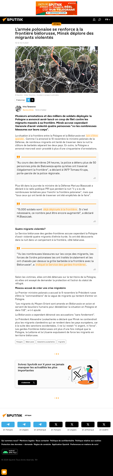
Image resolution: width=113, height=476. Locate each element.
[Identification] (94, 19)
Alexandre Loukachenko (46, 342)
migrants (61, 342)
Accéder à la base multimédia (48, 95)
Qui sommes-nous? (9, 440)
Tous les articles (28, 110)
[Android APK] (9, 452)
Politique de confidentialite (62, 440)
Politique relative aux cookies (88, 440)
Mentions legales (27, 440)
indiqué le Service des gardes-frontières (61, 264)
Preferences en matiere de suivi (84, 444)
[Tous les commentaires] (4, 472)
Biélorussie (30, 342)
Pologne (19, 342)
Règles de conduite (42, 444)
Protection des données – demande (17, 444)
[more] (94, 178)
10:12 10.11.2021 (22, 43)
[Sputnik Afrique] (13, 22)
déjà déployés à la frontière (60, 209)
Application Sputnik (60, 444)
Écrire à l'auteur (41, 110)
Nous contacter (42, 440)
